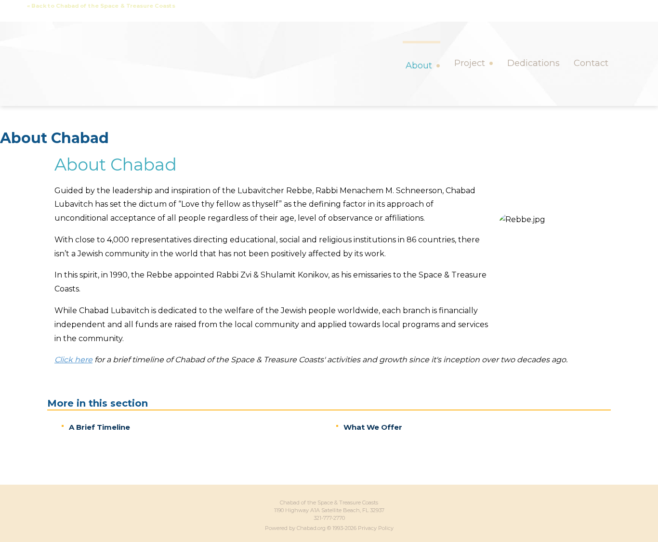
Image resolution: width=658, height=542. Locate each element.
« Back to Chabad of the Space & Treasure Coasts (101, 5)
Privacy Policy (376, 528)
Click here (73, 359)
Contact (591, 62)
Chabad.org (311, 528)
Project (469, 62)
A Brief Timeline (99, 427)
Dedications (533, 62)
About (419, 65)
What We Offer (372, 427)
